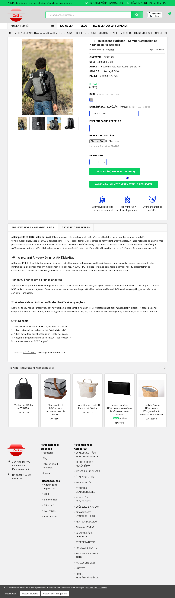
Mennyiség (96, 155)
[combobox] (94, 14)
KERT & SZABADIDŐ (86, 521)
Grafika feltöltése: (102, 135)
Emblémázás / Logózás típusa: (120, 106)
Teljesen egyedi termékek (110, 25)
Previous (12, 123)
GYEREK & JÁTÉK (85, 542)
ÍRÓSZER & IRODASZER (88, 471)
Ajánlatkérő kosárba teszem (113, 171)
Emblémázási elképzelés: (105, 121)
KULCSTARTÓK (84, 482)
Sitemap (47, 473)
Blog (84, 25)
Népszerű (49, 505)
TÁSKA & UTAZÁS (85, 527)
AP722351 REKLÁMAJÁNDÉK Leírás (32, 227)
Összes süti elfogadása (55, 593)
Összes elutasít (30, 593)
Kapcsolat (67, 25)
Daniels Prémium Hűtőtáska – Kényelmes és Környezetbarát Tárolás (119, 409)
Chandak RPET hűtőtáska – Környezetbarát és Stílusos (55, 409)
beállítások (11, 593)
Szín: (104, 94)
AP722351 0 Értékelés (76, 227)
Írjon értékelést (157, 49)
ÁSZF (46, 493)
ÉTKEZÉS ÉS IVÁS (85, 476)
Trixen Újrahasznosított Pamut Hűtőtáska (87, 406)
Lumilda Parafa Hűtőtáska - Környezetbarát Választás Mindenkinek (151, 409)
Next (83, 123)
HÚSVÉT (80, 568)
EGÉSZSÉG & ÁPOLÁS (87, 506)
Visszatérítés (51, 516)
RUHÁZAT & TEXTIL (86, 547)
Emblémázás (50, 499)
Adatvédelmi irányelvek (96, 587)
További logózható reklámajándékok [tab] (32, 367)
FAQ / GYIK (50, 510)
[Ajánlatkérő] (157, 15)
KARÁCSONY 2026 (85, 562)
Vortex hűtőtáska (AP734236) (23, 406)
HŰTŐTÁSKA (29, 352)
